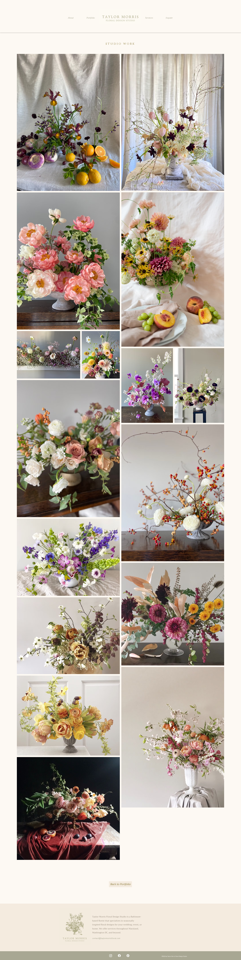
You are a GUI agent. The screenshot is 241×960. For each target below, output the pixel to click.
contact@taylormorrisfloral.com (106, 938)
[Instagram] (111, 955)
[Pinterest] (128, 955)
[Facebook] (119, 955)
